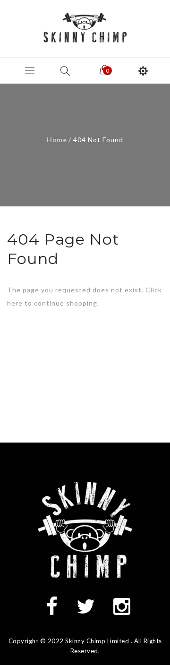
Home (57, 140)
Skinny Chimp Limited (97, 641)
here (15, 303)
